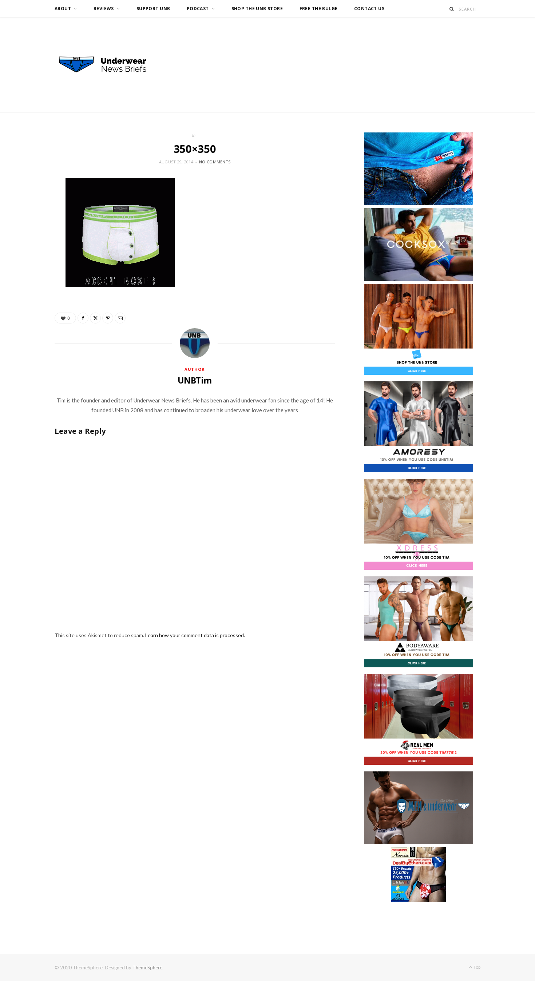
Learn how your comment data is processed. (195, 635)
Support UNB (153, 8)
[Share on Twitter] (95, 318)
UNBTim (195, 380)
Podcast (198, 8)
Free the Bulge (319, 8)
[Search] (451, 9)
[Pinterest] (107, 318)
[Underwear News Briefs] (109, 64)
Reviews (104, 8)
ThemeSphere (147, 967)
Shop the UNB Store (257, 8)
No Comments (214, 161)
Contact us (369, 8)
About (63, 8)
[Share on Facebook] (83, 318)
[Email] (120, 318)
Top (476, 967)
